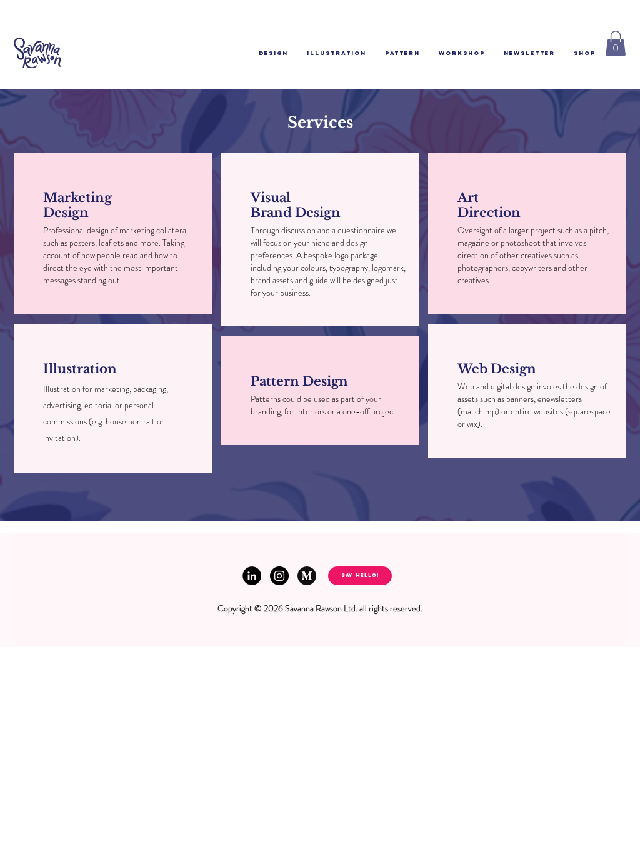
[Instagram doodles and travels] (279, 575)
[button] (615, 43)
